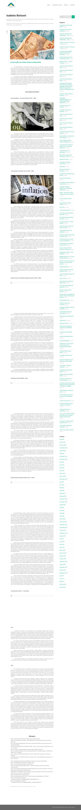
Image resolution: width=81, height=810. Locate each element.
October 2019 (63, 530)
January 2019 (63, 556)
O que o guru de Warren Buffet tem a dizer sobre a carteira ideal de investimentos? (67, 415)
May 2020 (62, 513)
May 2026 (62, 439)
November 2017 (63, 567)
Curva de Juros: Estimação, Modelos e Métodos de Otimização (66, 53)
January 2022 (63, 476)
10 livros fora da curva (65, 400)
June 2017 (62, 578)
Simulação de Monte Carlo (66, 355)
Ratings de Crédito (64, 159)
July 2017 (62, 575)
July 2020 (62, 507)
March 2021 (62, 493)
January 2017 (63, 587)
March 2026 (62, 442)
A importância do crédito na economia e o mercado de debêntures (66, 146)
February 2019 (63, 553)
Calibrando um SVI (64, 323)
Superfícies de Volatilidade (66, 332)
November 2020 (63, 502)
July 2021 (62, 482)
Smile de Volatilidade (64, 340)
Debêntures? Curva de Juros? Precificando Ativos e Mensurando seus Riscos (66, 345)
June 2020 (62, 510)
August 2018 (63, 564)
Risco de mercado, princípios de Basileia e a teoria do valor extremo (67, 262)
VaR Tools (62, 207)
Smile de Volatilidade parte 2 (66, 336)
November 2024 (63, 448)
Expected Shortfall (64, 267)
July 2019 (62, 539)
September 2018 (63, 561)
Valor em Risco (63, 278)
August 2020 (63, 504)
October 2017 (63, 570)
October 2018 (63, 558)
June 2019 (62, 541)
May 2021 (62, 487)
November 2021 (63, 479)
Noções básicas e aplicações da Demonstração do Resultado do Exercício (67, 296)
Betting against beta (64, 300)
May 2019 (62, 544)
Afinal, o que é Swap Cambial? (67, 430)
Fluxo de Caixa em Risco (65, 178)
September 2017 (63, 573)
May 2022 (62, 467)
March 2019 (62, 550)
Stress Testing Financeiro (66, 198)
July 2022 (62, 462)
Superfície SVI (63, 320)
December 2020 (63, 499)
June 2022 (62, 465)
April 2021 (62, 490)
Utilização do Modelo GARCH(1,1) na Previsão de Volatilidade (66, 188)
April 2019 (62, 547)
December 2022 (63, 456)
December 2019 (63, 524)
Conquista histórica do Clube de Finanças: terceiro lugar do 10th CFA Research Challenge (67, 384)
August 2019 (63, 536)
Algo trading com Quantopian (67, 316)
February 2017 (63, 584)
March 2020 (62, 519)
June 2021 (62, 484)
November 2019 (63, 527)
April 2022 (62, 470)
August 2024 (63, 450)
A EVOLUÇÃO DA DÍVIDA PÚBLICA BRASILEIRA (25, 62)
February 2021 (63, 496)
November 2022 (63, 459)
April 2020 (62, 516)
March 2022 (62, 473)
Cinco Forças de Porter (65, 210)
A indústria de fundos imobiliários (65, 410)
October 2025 (63, 445)
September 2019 (63, 533)
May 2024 (62, 453)
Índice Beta (62, 166)
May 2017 (62, 581)
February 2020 (63, 521)
